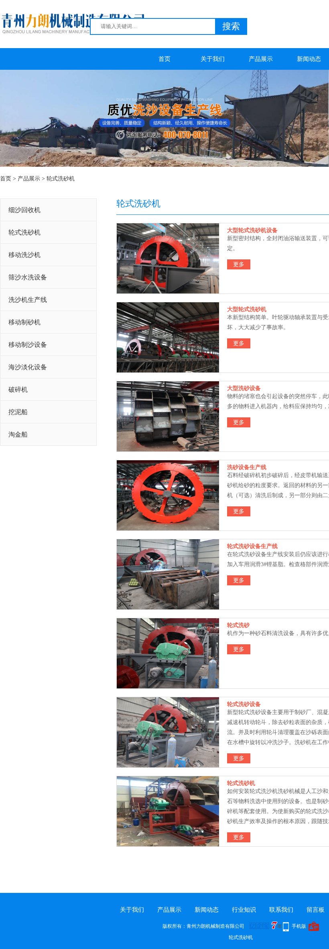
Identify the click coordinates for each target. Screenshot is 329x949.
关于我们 (213, 59)
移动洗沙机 (24, 254)
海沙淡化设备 (27, 367)
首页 (164, 59)
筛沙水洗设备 (27, 277)
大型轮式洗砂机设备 (252, 230)
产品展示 (261, 59)
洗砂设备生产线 (246, 467)
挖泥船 (18, 412)
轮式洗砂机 (61, 179)
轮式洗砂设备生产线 (252, 546)
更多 (238, 264)
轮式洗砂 (238, 625)
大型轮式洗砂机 (246, 309)
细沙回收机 (24, 209)
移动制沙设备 (27, 344)
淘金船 (18, 434)
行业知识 (244, 910)
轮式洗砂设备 (244, 704)
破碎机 (18, 389)
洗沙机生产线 (27, 299)
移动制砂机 (24, 322)
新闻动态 (207, 910)
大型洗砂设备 (244, 388)
